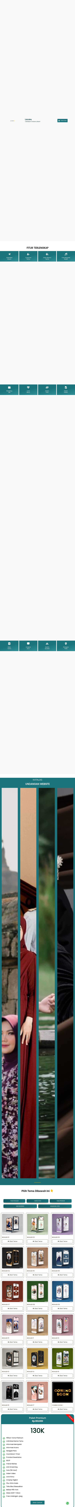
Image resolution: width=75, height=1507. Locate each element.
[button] (14, 1201)
